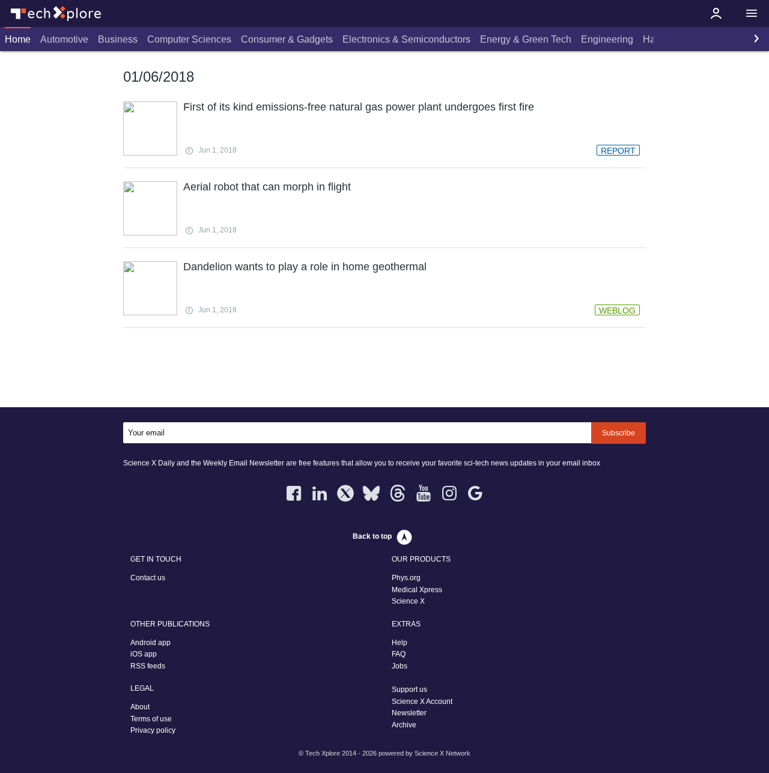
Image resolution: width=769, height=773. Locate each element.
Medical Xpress (417, 590)
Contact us (147, 578)
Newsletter (409, 713)
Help (399, 642)
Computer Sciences (189, 39)
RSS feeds (147, 666)
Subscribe (618, 433)
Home (18, 39)
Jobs (399, 666)
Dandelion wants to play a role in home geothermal (305, 267)
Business (118, 39)
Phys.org (406, 578)
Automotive (64, 39)
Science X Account (422, 701)
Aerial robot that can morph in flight (267, 187)
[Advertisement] (384, 370)
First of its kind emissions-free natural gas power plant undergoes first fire (358, 107)
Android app (150, 642)
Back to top (372, 536)
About (140, 707)
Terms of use (151, 719)
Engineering (607, 39)
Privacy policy (152, 730)
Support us (409, 689)
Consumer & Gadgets (287, 39)
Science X (408, 601)
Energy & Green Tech (525, 39)
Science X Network (442, 753)
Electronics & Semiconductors (406, 39)
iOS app (143, 654)
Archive (404, 725)
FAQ (399, 654)
